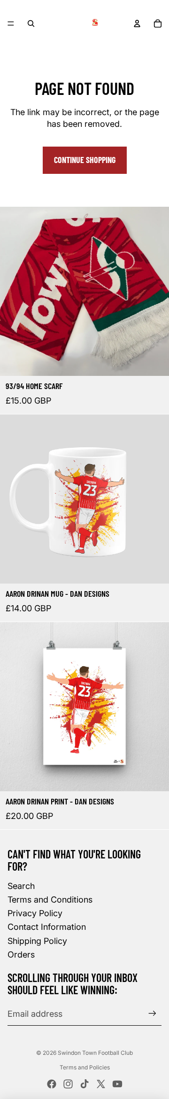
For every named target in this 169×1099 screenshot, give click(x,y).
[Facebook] (51, 1084)
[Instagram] (68, 1084)
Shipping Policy (37, 941)
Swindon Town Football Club (95, 1052)
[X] (101, 1084)
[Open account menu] (137, 23)
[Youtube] (117, 1084)
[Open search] (31, 23)
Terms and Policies (85, 1067)
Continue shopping (84, 160)
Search (21, 886)
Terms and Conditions (50, 899)
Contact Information (47, 927)
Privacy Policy (35, 913)
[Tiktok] (84, 1084)
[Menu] (11, 23)
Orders (21, 954)
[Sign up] (152, 1014)
